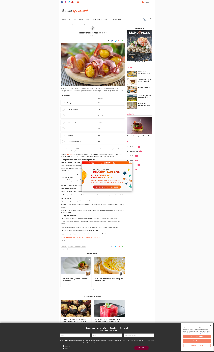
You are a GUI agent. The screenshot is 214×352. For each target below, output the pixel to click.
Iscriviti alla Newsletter (84, 2)
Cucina (133, 156)
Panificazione (135, 151)
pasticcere (134, 165)
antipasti (71, 246)
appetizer (78, 246)
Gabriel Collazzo (67, 285)
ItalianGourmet (92, 36)
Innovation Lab (117, 19)
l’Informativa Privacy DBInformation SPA (75, 340)
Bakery (133, 160)
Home (63, 24)
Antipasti (72, 24)
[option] (76, 272)
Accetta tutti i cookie (197, 336)
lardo (83, 246)
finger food (69, 154)
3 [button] (93, 289)
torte (133, 169)
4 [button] (95, 289)
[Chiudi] (210, 325)
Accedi (144, 20)
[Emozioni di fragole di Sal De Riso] (139, 125)
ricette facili (71, 249)
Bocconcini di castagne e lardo (82, 24)
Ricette (67, 24)
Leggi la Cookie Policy (204, 333)
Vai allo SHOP (147, 2)
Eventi (87, 19)
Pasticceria (135, 147)
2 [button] (92, 289)
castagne (64, 246)
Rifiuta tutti (197, 341)
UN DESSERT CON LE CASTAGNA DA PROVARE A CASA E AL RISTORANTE (81, 237)
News (63, 19)
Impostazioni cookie (197, 345)
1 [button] (90, 289)
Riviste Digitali (97, 19)
